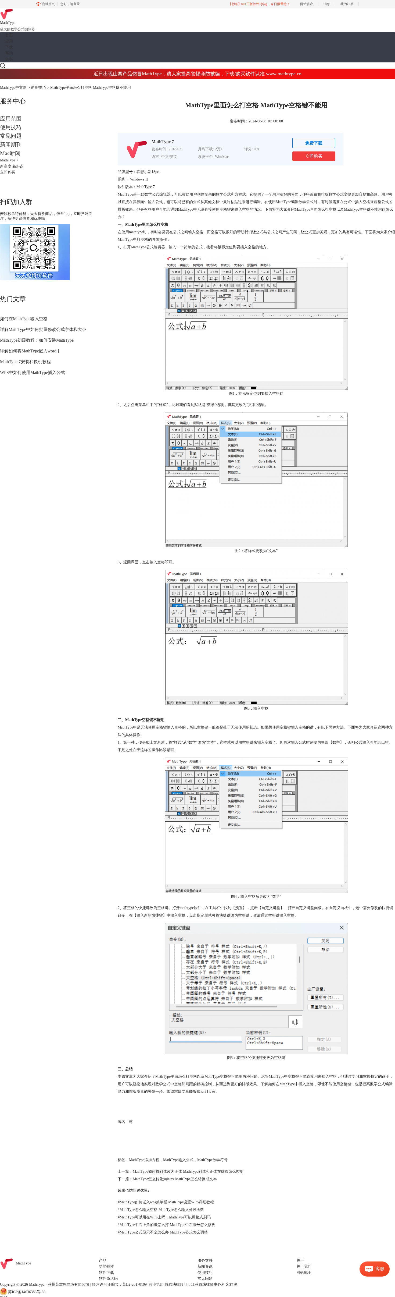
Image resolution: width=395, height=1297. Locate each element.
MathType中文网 (13, 88)
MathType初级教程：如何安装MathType (37, 340)
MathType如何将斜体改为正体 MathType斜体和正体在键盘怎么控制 (188, 1171)
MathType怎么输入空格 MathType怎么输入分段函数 (161, 1210)
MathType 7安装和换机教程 (25, 361)
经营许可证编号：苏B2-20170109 (119, 1284)
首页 (9, 35)
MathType (23, 1263)
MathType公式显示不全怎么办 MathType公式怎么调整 (163, 1232)
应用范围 (10, 119)
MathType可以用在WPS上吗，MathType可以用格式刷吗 (164, 1217)
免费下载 (313, 143)
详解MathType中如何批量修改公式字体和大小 (43, 329)
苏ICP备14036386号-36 (26, 1292)
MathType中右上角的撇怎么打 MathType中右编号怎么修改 (166, 1225)
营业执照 (156, 1284)
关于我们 (303, 1266)
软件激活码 (108, 1279)
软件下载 (106, 1273)
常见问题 (10, 136)
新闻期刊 (10, 144)
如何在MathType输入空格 (24, 318)
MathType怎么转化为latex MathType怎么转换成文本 (175, 1179)
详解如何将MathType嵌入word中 (30, 351)
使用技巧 (38, 88)
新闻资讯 (205, 1266)
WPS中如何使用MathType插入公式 (32, 372)
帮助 (9, 53)
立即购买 (313, 156)
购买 (9, 59)
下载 (9, 47)
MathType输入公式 (178, 1160)
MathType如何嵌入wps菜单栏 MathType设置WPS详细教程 (166, 1202)
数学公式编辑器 (157, 194)
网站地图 (303, 1273)
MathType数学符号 (212, 1160)
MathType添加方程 (144, 1160)
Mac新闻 (10, 153)
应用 (9, 41)
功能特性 (106, 1266)
